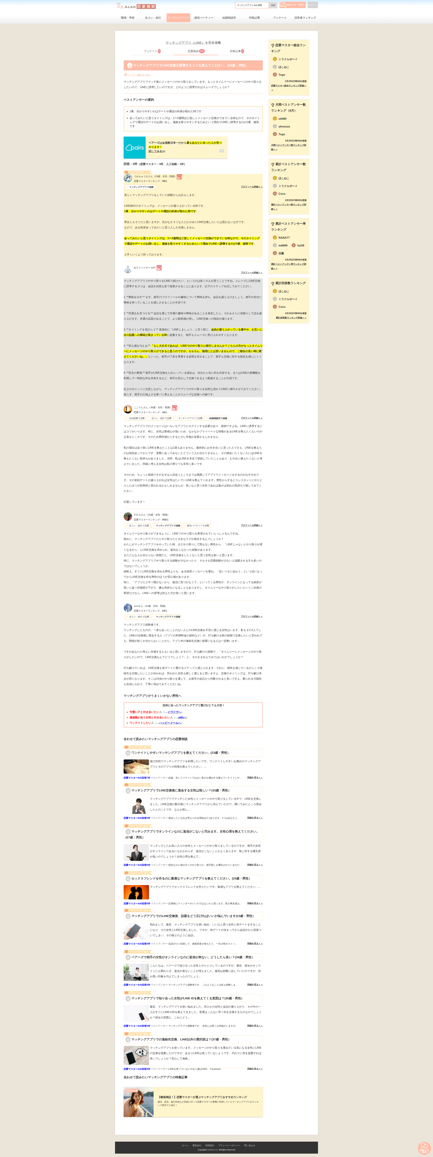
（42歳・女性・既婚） (150, 606)
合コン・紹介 (153, 17)
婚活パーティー (203, 17)
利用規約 (209, 1145)
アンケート (280, 17)
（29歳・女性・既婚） (155, 176)
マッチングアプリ (178, 17)
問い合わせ (249, 1145)
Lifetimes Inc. (213, 1150)
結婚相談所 (229, 17)
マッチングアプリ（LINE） (185, 42)
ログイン (312, 5)
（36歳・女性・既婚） (153, 407)
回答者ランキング (305, 17)
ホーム (185, 1145)
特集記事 (254, 17)
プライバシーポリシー (229, 1145)
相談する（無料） (296, 4)
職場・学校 (127, 17)
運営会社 (196, 1145)
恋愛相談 (196, 51)
